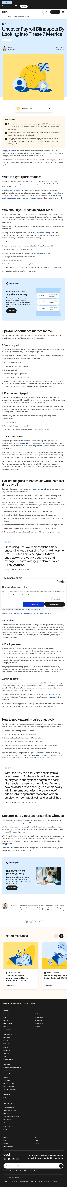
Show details (56, 599)
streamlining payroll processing (39, 233)
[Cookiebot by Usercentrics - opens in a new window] (57, 581)
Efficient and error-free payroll (12, 190)
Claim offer (24, 6)
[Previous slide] (56, 936)
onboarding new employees (23, 827)
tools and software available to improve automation (27, 443)
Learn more (11, 310)
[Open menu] (63, 12)
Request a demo (8, 848)
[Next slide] (61, 936)
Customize (32, 604)
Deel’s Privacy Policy (21, 1170)
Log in (45, 12)
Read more (10, 985)
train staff (7, 685)
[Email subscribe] (61, 1166)
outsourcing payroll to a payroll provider (33, 755)
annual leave (13, 651)
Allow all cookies (54, 604)
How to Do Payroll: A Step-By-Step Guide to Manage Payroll (30, 613)
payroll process (10, 151)
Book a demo (55, 12)
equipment (53, 697)
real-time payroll (40, 489)
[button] (33, 108)
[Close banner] (64, 2)
